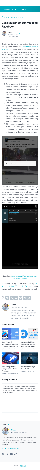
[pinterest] (25, 298)
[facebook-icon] (3, 454)
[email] (29, 298)
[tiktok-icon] (15, 454)
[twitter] (12, 298)
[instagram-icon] (7, 454)
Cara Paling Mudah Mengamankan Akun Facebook (9, 369)
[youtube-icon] (11, 454)
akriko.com (23, 465)
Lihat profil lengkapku (11, 448)
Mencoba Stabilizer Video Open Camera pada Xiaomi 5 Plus (28, 344)
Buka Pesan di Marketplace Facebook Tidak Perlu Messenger (10, 344)
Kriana (13, 430)
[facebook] (7, 298)
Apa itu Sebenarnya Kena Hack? (28, 368)
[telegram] (20, 298)
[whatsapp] (16, 298)
